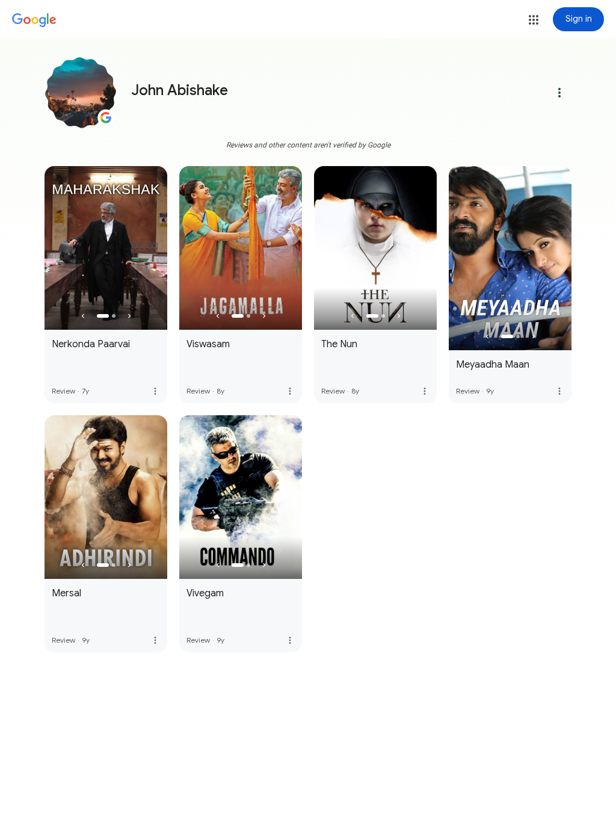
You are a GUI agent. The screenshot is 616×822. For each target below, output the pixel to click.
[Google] (34, 20)
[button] (534, 20)
